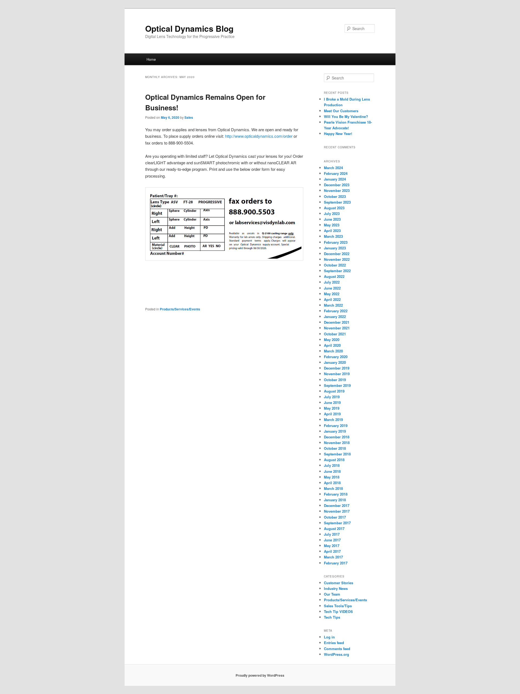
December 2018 (336, 436)
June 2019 (332, 402)
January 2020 (335, 362)
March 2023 (333, 236)
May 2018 (331, 477)
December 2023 (336, 184)
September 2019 (337, 385)
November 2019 (337, 373)
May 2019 (331, 408)
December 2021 (336, 322)
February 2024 (335, 173)
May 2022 (331, 293)
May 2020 (331, 339)
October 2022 (335, 265)
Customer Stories (338, 582)
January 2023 (335, 247)
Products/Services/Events (180, 309)
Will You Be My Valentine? (346, 116)
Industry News (336, 588)
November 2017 (337, 511)
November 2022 (337, 259)
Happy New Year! (338, 133)
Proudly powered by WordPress (260, 675)
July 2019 (332, 396)
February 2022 (335, 310)
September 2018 (337, 454)
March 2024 (333, 167)
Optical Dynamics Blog (189, 28)
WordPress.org (336, 654)
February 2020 (335, 356)
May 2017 (331, 545)
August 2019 (334, 391)
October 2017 (335, 517)
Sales (188, 117)
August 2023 (334, 207)
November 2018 (337, 442)
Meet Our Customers (341, 110)
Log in (329, 637)
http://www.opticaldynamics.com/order (259, 136)
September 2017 (337, 522)
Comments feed (337, 648)
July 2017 (332, 534)
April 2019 (332, 413)
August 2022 (334, 276)
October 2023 (335, 196)
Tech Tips (332, 617)
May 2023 (331, 224)
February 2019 (335, 425)
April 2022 (332, 299)
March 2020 (333, 351)
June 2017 (332, 539)
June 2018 (332, 471)
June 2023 (332, 219)
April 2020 (332, 345)
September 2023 (337, 202)
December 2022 (336, 253)
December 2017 (336, 505)
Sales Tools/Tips (338, 605)
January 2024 (335, 179)
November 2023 (337, 190)
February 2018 (335, 494)
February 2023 (335, 242)
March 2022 (333, 305)
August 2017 (334, 528)
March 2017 (333, 557)
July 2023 (332, 213)
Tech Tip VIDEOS (338, 611)
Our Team (332, 594)
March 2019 (333, 419)
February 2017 (335, 563)
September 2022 (337, 270)
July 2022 (332, 282)
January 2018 (335, 499)
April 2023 (332, 230)
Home (151, 59)
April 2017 (332, 551)
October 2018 (335, 448)
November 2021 (337, 327)
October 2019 (335, 379)
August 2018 (334, 459)
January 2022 (335, 316)
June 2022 (332, 288)
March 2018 (333, 488)
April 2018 (332, 482)
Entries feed (334, 642)
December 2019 (336, 368)
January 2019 (335, 431)
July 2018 (332, 465)
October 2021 (335, 333)
